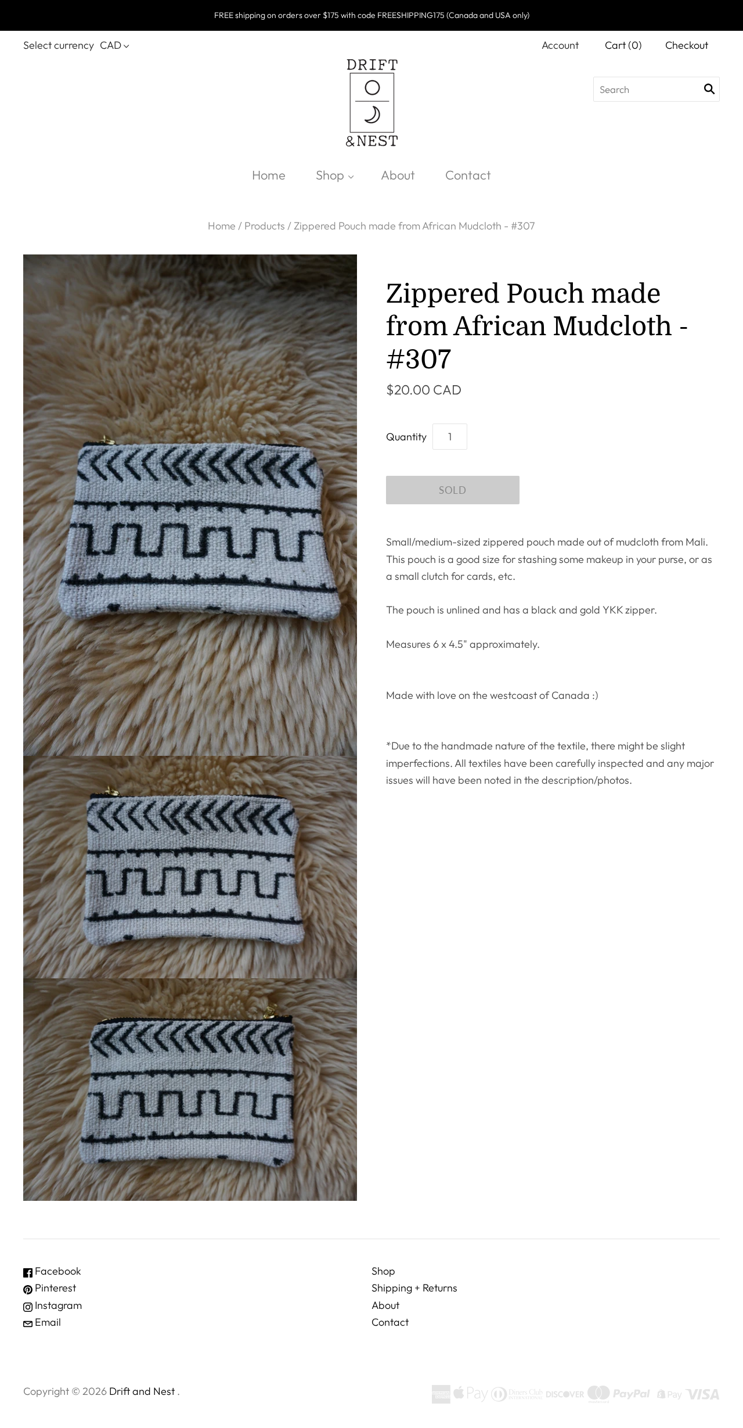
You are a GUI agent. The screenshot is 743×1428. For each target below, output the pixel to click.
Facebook (57, 1271)
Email (47, 1322)
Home (269, 175)
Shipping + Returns (414, 1287)
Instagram (57, 1305)
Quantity (406, 436)
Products (264, 225)
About (398, 175)
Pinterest (54, 1287)
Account (560, 45)
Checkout (686, 45)
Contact (468, 175)
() (623, 45)
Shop (330, 175)
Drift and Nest (142, 1391)
